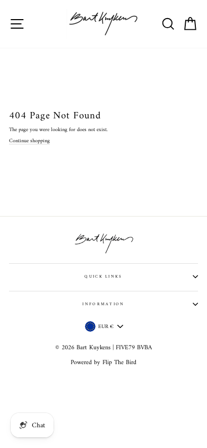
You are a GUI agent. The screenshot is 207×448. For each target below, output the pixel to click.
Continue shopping (29, 141)
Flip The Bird (119, 362)
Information (103, 304)
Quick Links (103, 276)
